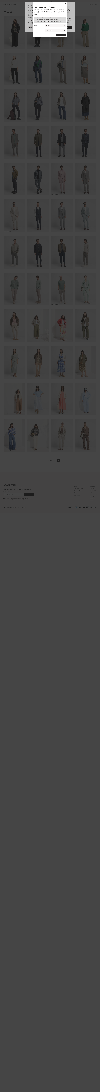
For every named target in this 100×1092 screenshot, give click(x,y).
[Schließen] (65, 3)
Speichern (61, 34)
